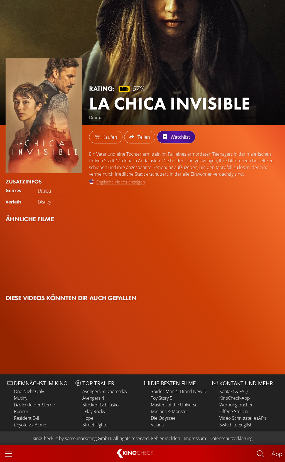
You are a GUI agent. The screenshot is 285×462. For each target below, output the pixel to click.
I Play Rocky (93, 411)
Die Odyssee (163, 418)
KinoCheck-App (234, 398)
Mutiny (20, 398)
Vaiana (157, 425)
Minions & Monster (169, 411)
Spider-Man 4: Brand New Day (180, 391)
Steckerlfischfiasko (100, 405)
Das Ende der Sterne (34, 405)
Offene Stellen (233, 411)
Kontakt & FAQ (233, 391)
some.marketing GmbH (88, 438)
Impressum (195, 438)
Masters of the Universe (174, 405)
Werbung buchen (236, 405)
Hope (88, 418)
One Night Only (29, 391)
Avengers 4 (93, 398)
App (276, 453)
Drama (44, 190)
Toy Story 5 (161, 398)
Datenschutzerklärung (231, 438)
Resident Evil (26, 418)
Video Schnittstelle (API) (242, 418)
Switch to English (235, 425)
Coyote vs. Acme (30, 425)
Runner (21, 411)
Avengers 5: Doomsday (104, 391)
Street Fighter (95, 425)
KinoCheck (43, 438)
